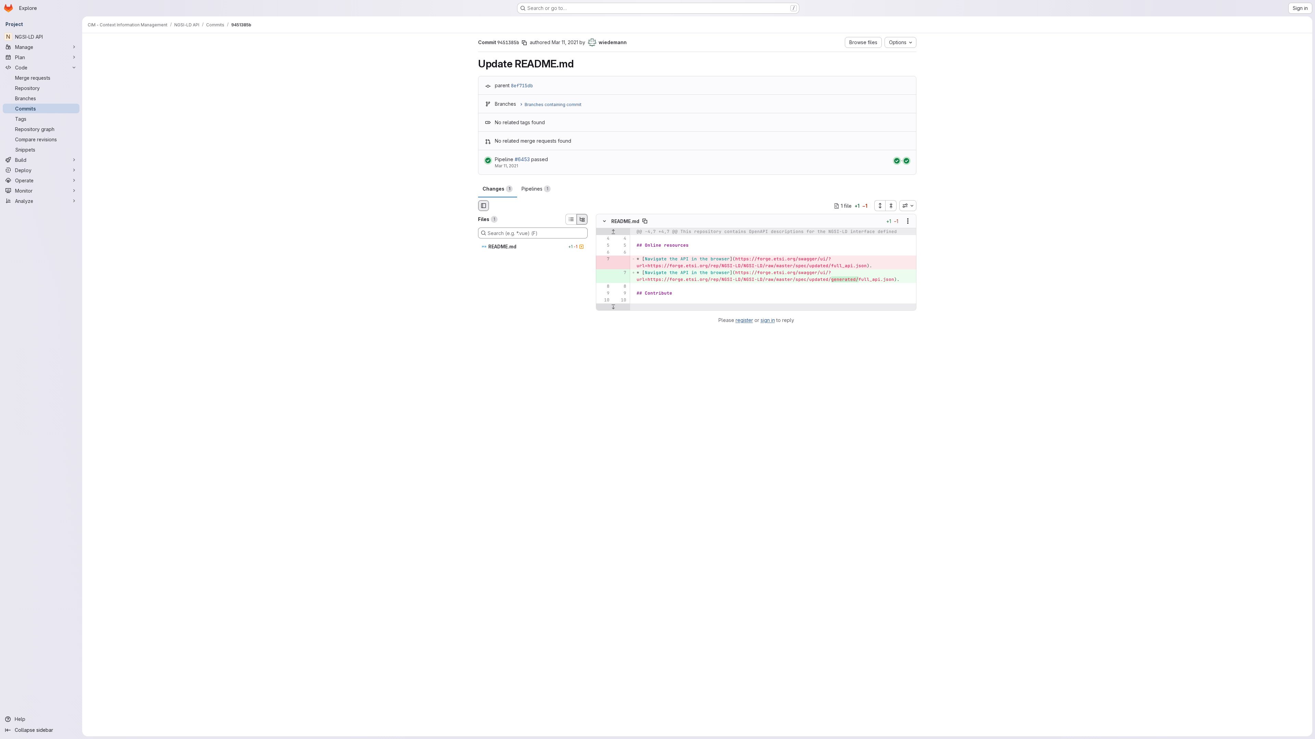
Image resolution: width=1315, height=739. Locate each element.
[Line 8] (604, 286)
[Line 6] (604, 252)
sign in (768, 320)
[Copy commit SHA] (524, 43)
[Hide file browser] (483, 205)
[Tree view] (582, 219)
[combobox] (907, 205)
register (744, 320)
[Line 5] (604, 245)
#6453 (522, 159)
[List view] (570, 219)
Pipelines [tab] (535, 189)
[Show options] (908, 221)
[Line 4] (604, 238)
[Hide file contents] (604, 221)
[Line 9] (604, 293)
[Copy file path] (645, 221)
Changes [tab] (496, 189)
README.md (625, 221)
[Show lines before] (613, 232)
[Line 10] (604, 300)
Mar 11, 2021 (565, 42)
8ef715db (522, 85)
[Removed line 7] (604, 259)
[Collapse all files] (891, 205)
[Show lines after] (613, 307)
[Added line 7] (620, 273)
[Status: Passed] (488, 160)
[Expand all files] (879, 205)
